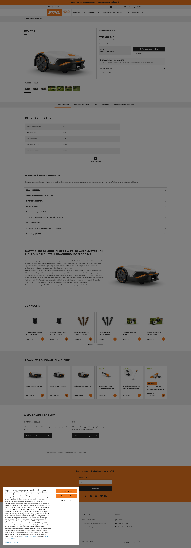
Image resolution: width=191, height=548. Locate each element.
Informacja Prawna (11, 542)
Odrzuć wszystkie (66, 496)
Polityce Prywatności (28, 536)
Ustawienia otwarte (66, 501)
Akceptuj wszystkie (66, 491)
